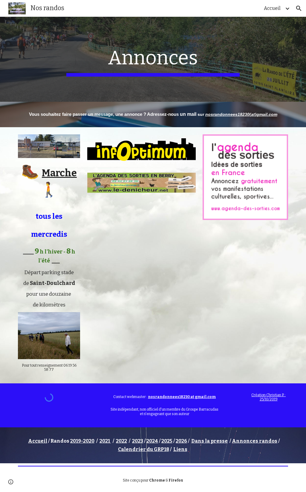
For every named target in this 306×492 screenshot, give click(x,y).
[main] (153, 59)
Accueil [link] (272, 8)
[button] (299, 8)
